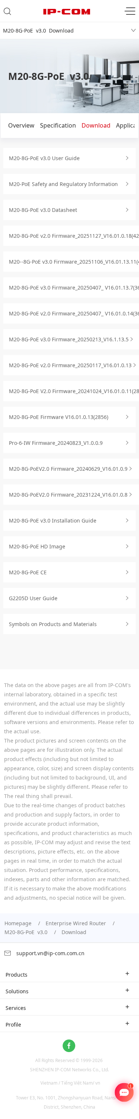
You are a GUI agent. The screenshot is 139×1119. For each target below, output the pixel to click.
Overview (21, 125)
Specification (58, 125)
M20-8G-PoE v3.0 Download (38, 30)
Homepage (18, 923)
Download (96, 125)
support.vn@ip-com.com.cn (50, 953)
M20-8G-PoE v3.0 (25, 932)
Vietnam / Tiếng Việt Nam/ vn (70, 1083)
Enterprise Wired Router (76, 923)
